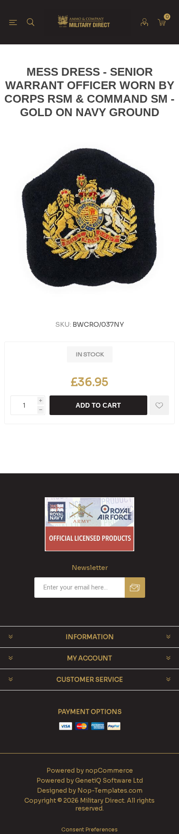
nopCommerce (109, 770)
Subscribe (135, 587)
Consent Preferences (89, 829)
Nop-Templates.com (110, 790)
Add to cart (98, 405)
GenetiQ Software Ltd (109, 780)
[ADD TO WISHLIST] (159, 405)
